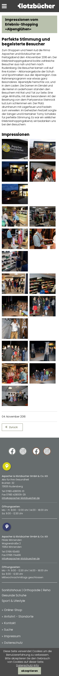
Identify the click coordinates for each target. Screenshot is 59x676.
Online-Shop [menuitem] (13, 610)
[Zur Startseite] (36, 7)
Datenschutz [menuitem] (13, 643)
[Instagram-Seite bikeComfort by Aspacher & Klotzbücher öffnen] (47, 452)
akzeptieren (29, 671)
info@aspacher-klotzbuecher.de (21, 498)
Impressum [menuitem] (12, 636)
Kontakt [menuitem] (10, 623)
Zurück (13, 427)
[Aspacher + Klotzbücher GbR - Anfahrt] (7, 471)
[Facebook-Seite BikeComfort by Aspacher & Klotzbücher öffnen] (36, 452)
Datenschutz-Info (27, 665)
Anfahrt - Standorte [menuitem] (18, 616)
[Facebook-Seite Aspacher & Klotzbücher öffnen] (12, 452)
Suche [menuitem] (8, 630)
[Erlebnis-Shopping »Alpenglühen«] (15, 158)
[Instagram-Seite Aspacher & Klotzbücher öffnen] (23, 452)
